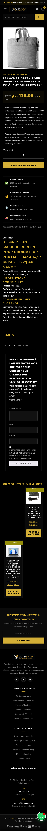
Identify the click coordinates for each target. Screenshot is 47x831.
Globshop (10, 818)
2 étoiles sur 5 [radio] (13, 404)
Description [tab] (8, 238)
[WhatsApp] (30, 679)
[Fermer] (44, 2)
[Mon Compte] (37, 9)
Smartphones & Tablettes (23, 701)
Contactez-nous (23, 759)
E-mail (12, 436)
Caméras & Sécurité (23, 714)
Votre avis (15, 409)
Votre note (15, 400)
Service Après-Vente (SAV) (23, 741)
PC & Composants (23, 696)
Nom (11, 424)
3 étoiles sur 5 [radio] (16, 404)
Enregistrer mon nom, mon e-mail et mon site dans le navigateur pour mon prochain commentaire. (22, 454)
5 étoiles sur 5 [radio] (21, 404)
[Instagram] (23, 679)
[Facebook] (16, 679)
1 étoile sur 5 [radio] (10, 404)
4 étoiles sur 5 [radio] (18, 404)
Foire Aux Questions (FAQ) (23, 750)
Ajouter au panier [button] (33, 533)
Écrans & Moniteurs (23, 705)
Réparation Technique (23, 719)
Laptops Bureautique (15, 74)
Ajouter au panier (23, 165)
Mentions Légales (23, 754)
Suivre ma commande (23, 736)
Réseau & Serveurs (23, 710)
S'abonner (23, 640)
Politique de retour (23, 745)
